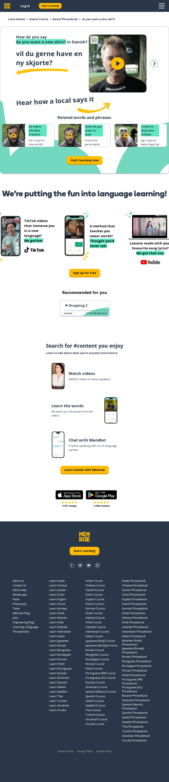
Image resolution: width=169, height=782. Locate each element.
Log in (25, 6)
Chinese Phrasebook (135, 585)
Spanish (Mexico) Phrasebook (132, 706)
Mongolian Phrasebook (136, 661)
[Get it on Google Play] (101, 494)
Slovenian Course (96, 687)
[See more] (162, 6)
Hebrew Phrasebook (135, 618)
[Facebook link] (71, 565)
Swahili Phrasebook (134, 717)
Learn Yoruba (57, 710)
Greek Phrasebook (133, 613)
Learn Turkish (58, 701)
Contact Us (19, 585)
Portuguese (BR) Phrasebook (132, 681)
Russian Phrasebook (135, 695)
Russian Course (95, 682)
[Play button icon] (117, 63)
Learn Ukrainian (59, 705)
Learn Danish (16, 19)
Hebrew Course (95, 618)
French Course (94, 604)
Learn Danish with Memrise (84, 470)
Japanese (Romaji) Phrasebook (133, 650)
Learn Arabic (57, 581)
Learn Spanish (58, 682)
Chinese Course (95, 585)
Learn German (58, 608)
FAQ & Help (20, 590)
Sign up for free (84, 273)
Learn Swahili (57, 687)
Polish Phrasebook (133, 675)
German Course (95, 608)
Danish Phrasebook (65, 19)
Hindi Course (93, 622)
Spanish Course (95, 696)
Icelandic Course (95, 627)
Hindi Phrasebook (133, 622)
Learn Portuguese (60, 668)
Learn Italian (57, 636)
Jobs (15, 618)
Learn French (57, 604)
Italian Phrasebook (134, 636)
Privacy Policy (85, 751)
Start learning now (85, 160)
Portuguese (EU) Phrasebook (132, 689)
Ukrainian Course (96, 719)
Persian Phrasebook (134, 670)
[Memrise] (7, 6)
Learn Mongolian (60, 650)
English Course (94, 599)
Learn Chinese (58, 585)
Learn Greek (57, 613)
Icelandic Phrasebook (135, 627)
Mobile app (20, 594)
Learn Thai (56, 696)
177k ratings (69, 505)
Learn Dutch (57, 594)
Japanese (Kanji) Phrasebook (132, 642)
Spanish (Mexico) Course (100, 691)
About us (18, 581)
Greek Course (93, 613)
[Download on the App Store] (69, 494)
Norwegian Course (97, 659)
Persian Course (94, 664)
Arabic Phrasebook (134, 581)
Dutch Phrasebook (133, 594)
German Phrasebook (135, 608)
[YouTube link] (88, 565)
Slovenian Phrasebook (136, 700)
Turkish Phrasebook (135, 731)
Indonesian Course (97, 631)
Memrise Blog (21, 613)
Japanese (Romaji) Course (101, 645)
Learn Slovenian (59, 678)
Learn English (57, 599)
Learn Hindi (56, 622)
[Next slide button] (154, 63)
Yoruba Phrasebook (134, 740)
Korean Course (94, 650)
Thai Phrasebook (132, 726)
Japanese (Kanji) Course (100, 641)
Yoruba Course (94, 724)
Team (16, 608)
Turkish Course (95, 715)
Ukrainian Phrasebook (136, 736)
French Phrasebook (134, 604)
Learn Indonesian (60, 631)
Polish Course (94, 668)
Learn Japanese (58, 641)
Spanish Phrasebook (135, 713)
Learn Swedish (58, 691)
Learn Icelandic (58, 627)
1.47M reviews (101, 505)
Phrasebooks (21, 631)
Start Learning (50, 5)
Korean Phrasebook (134, 656)
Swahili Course (94, 701)
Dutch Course (93, 594)
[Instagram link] (97, 565)
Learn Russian (58, 673)
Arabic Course (94, 581)
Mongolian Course (97, 654)
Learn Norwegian (60, 654)
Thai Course (93, 710)
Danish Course (38, 19)
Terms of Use (65, 751)
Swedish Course (95, 705)
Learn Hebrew (58, 618)
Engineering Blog (23, 622)
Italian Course (94, 636)
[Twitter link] (80, 565)
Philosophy (20, 604)
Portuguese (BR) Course (100, 673)
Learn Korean (57, 645)
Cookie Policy (104, 751)
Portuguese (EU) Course (100, 678)
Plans (16, 599)
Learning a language (25, 627)
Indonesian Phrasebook (137, 631)
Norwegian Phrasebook (137, 666)
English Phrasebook (134, 599)
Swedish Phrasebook (135, 722)
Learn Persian (58, 659)
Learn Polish (57, 664)
